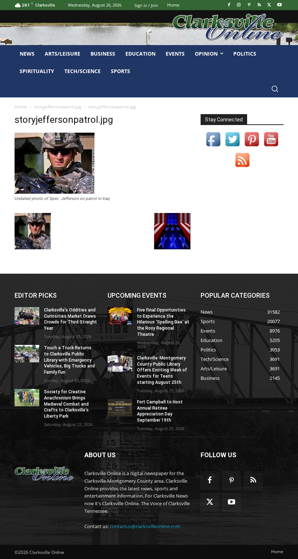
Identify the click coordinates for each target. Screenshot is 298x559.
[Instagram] (239, 5)
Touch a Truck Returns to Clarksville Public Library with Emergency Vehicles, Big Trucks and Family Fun (69, 360)
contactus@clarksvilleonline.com (145, 526)
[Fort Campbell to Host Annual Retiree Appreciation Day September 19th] (120, 408)
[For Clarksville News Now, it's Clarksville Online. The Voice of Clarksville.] (44, 474)
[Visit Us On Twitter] (232, 146)
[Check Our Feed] (242, 167)
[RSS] (259, 5)
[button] (274, 88)
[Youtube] (279, 5)
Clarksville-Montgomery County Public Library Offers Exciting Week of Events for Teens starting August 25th (162, 370)
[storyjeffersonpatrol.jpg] (54, 192)
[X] (269, 5)
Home (21, 107)
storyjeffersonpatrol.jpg (57, 107)
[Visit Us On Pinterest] (251, 146)
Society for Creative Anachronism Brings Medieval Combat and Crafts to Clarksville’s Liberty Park (66, 404)
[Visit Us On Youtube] (271, 146)
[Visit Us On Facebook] (213, 146)
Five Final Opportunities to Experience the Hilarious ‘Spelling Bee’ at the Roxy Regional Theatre (163, 322)
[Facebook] (229, 5)
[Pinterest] (249, 5)
